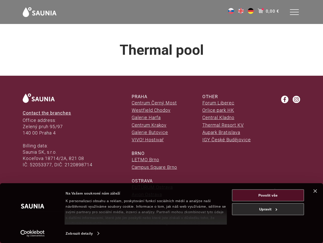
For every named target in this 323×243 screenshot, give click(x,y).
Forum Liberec (218, 102)
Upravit (265, 209)
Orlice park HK (218, 110)
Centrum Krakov (149, 125)
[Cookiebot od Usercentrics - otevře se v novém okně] (33, 233)
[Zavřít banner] (315, 191)
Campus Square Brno (154, 167)
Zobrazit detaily (79, 233)
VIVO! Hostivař (148, 139)
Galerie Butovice (150, 132)
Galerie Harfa (146, 117)
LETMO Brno (145, 159)
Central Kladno (218, 117)
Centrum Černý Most (154, 102)
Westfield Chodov (151, 110)
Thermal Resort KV (223, 125)
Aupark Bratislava (221, 132)
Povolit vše (268, 195)
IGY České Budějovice (226, 139)
